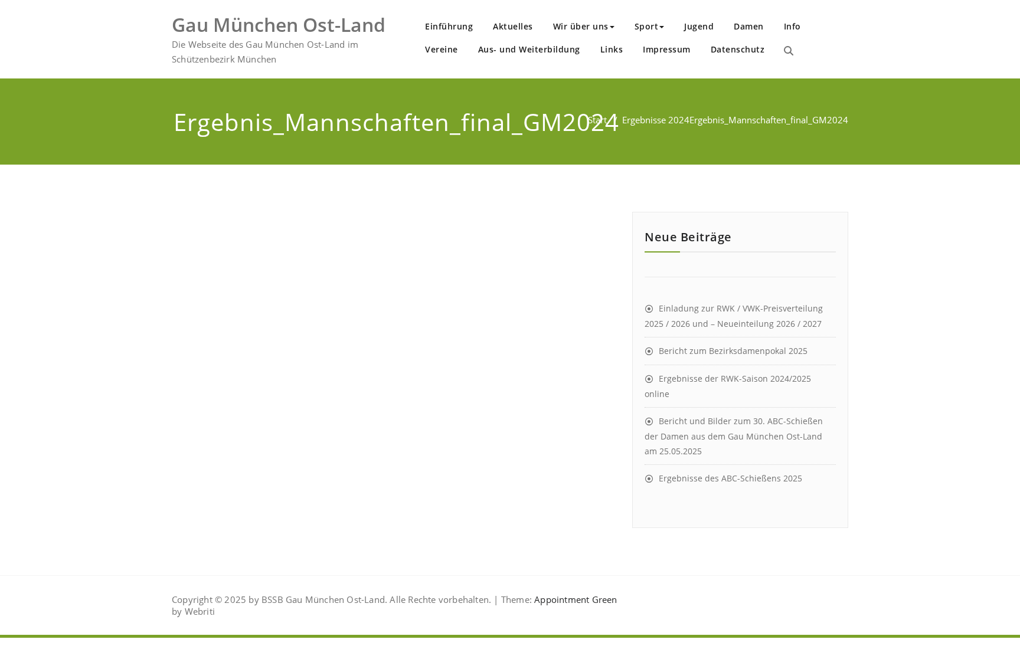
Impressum (667, 49)
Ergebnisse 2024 (655, 120)
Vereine (441, 49)
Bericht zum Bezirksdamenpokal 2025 (733, 350)
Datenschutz (738, 49)
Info (792, 26)
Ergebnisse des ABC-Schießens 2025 (730, 478)
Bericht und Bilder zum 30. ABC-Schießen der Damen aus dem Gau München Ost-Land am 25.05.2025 (734, 436)
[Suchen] (788, 50)
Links (611, 49)
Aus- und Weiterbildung (529, 49)
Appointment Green (574, 599)
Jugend (699, 26)
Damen (749, 26)
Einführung (449, 26)
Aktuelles (513, 26)
